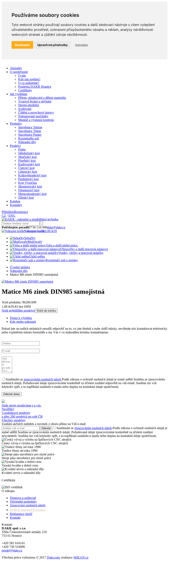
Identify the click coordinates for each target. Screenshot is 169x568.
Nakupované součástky (33, 116)
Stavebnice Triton (29, 131)
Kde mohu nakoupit (23, 321)
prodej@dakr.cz (12, 550)
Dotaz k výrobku (21, 318)
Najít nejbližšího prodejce (18, 310)
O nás (22, 75)
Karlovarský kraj (29, 164)
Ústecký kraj (26, 168)
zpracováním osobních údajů (42, 379)
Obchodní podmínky (23, 501)
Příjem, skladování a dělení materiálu (42, 97)
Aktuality (16, 68)
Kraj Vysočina (27, 182)
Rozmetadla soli (28, 138)
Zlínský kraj (26, 197)
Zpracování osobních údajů (27, 505)
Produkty (16, 123)
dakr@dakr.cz (56, 227)
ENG (11, 215)
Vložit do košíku (46, 310)
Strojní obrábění (28, 105)
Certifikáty (25, 90)
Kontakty (16, 205)
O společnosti (19, 72)
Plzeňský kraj (27, 160)
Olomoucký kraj (28, 190)
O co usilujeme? (28, 83)
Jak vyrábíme (18, 94)
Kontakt (15, 517)
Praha (22, 149)
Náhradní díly (27, 142)
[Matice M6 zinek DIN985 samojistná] (27, 281)
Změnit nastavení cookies (28, 509)
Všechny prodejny (14, 420)
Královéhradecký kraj (32, 175)
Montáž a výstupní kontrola (36, 120)
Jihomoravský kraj (30, 186)
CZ (4, 215)
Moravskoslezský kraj (32, 194)
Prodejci (15, 145)
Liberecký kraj (27, 171)
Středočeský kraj (29, 153)
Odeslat (46, 428)
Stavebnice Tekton (30, 127)
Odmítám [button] (81, 45)
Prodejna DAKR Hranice (34, 86)
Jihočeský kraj (27, 157)
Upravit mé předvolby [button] (52, 45)
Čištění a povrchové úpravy (36, 112)
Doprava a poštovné (23, 498)
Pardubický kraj (28, 179)
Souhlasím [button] (22, 45)
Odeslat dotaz (11, 394)
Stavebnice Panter (29, 134)
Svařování (24, 109)
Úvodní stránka (20, 267)
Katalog (15, 201)
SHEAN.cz (80, 557)
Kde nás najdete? (29, 79)
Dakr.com (53, 557)
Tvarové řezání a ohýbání (34, 101)
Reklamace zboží (21, 514)
